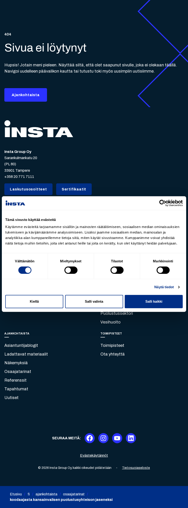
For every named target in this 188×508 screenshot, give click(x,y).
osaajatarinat (74, 494)
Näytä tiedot (164, 287)
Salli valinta (94, 301)
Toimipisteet (112, 345)
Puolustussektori (116, 313)
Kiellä (34, 301)
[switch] (70, 270)
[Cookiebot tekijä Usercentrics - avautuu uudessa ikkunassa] (163, 203)
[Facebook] (90, 438)
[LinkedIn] (131, 438)
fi (29, 494)
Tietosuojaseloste (136, 468)
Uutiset (11, 397)
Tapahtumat (16, 389)
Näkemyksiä (16, 363)
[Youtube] (117, 438)
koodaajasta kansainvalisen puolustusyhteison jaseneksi (61, 500)
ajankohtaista (46, 494)
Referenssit (15, 380)
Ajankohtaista (25, 95)
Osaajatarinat (17, 371)
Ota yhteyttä (112, 354)
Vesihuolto (110, 322)
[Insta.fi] (38, 129)
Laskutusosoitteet (28, 189)
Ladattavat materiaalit (26, 354)
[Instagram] (103, 438)
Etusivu (16, 494)
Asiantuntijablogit (21, 345)
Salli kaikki (153, 301)
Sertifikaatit (74, 189)
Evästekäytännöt (94, 455)
